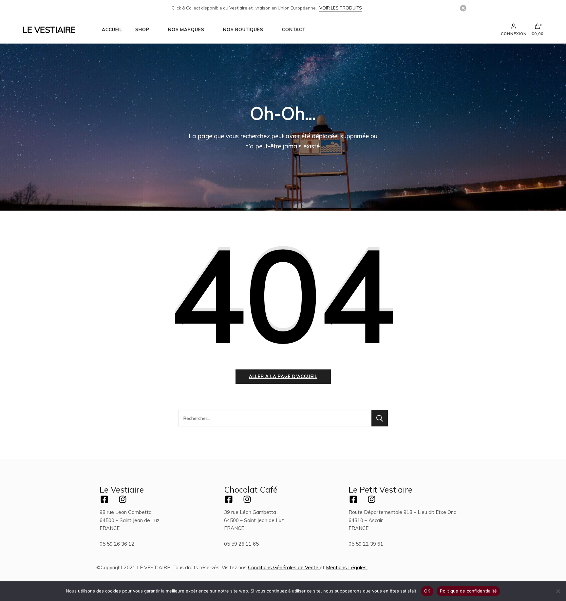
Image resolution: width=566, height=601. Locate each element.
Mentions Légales (346, 567)
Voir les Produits (340, 7)
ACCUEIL (112, 29)
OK (427, 590)
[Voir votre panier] (537, 28)
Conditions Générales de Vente (283, 567)
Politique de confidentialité (468, 590)
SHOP (142, 29)
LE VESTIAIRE (49, 30)
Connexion (514, 33)
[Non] (558, 591)
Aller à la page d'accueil (283, 376)
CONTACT (293, 29)
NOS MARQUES (186, 29)
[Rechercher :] (274, 418)
